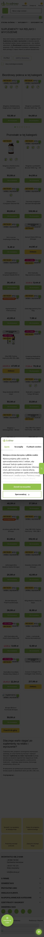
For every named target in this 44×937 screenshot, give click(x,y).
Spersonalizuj (20, 494)
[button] (41, 468)
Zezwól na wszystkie (22, 487)
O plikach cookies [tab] (34, 447)
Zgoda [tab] (7, 447)
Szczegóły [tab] (18, 447)
